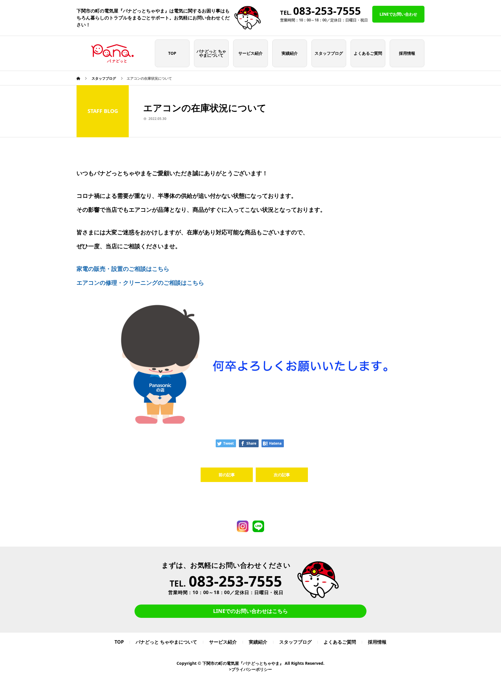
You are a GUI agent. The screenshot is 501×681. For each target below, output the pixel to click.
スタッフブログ (329, 53)
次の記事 (282, 474)
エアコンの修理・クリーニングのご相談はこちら (140, 282)
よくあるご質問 (368, 53)
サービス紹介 (250, 53)
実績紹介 (290, 53)
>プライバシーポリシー (250, 669)
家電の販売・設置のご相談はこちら (123, 269)
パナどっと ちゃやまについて (211, 53)
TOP (172, 53)
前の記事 (227, 474)
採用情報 (407, 53)
